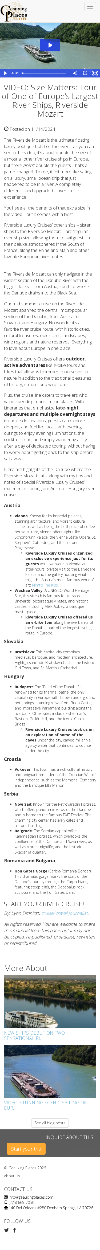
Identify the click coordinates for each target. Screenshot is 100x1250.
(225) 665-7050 (21, 1202)
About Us (12, 1175)
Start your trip (26, 1149)
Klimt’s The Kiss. (45, 585)
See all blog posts (50, 1122)
